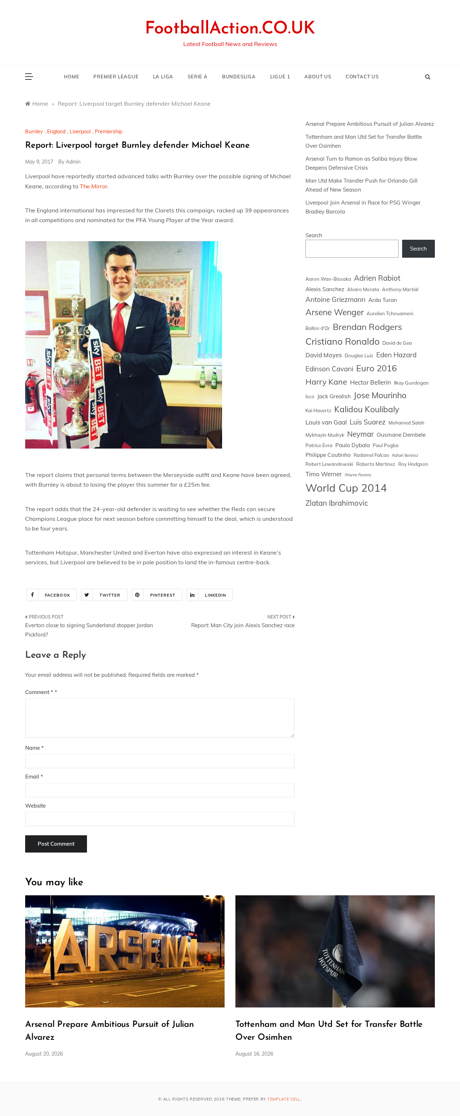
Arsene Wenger (334, 312)
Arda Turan (382, 299)
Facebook (57, 595)
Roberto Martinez (375, 464)
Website (35, 805)
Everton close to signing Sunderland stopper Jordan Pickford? (89, 630)
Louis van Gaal (326, 422)
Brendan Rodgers (367, 326)
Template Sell (283, 1099)
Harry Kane (326, 381)
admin (73, 162)
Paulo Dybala (352, 445)
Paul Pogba (386, 445)
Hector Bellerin (370, 382)
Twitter (110, 595)
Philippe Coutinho (328, 454)
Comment (39, 692)
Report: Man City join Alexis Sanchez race (243, 625)
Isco (309, 396)
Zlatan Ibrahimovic (336, 503)
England (56, 131)
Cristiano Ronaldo (342, 341)
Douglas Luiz (359, 355)
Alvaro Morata (363, 289)
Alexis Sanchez (324, 289)
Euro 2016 (376, 368)
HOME (71, 76)
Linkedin (215, 595)
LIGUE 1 (280, 76)
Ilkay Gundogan (411, 383)
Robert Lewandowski (329, 464)
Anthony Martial (400, 289)
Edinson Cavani (329, 368)
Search (313, 235)
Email (34, 776)
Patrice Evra (318, 445)
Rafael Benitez (405, 455)
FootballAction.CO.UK (230, 29)
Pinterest (163, 595)
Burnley (34, 131)
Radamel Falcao (371, 455)
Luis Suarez (368, 422)
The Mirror (93, 186)
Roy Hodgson (413, 464)
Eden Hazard (396, 354)
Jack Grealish (334, 396)
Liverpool (80, 131)
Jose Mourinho (380, 395)
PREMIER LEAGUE (115, 76)
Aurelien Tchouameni (390, 313)
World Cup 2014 (346, 487)
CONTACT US (362, 76)
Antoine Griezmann (335, 299)
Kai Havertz (318, 410)
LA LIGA (163, 76)
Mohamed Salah (406, 423)
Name (34, 747)
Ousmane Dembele (401, 434)
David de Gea (397, 343)
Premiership (108, 131)
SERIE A (198, 76)
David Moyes (323, 355)
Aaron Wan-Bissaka (328, 279)
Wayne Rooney (358, 474)
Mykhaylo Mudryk (324, 435)
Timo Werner (323, 474)
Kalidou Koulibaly (366, 409)
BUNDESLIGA (239, 76)
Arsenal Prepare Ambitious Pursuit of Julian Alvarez (369, 123)
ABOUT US (317, 76)
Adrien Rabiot (377, 278)
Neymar (360, 434)
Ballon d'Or (317, 328)
